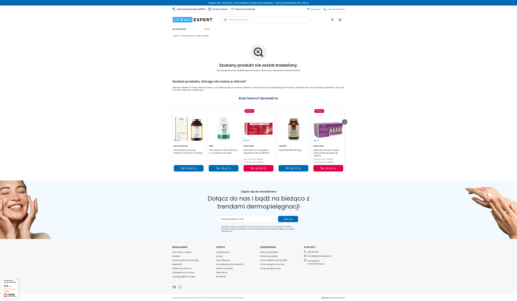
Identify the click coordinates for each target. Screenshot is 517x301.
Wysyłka (176, 256)
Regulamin (177, 264)
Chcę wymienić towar (270, 268)
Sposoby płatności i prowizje (185, 260)
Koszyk (219, 256)
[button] (344, 122)
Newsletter (221, 276)
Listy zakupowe (223, 260)
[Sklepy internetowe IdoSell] (333, 298)
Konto (220, 247)
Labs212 (282, 146)
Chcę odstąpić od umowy (272, 264)
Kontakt (310, 247)
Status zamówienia (269, 252)
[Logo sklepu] (192, 20)
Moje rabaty (221, 272)
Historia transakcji (224, 268)
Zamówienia (268, 247)
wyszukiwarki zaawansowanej (286, 70)
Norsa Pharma (181, 146)
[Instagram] (180, 287)
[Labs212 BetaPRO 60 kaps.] (293, 129)
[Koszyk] (340, 20)
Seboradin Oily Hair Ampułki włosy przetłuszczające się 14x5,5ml (326, 153)
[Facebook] (174, 287)
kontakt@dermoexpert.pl (319, 256)
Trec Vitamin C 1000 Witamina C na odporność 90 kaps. (223, 151)
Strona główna (188, 35)
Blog (207, 29)
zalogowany (197, 90)
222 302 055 (313, 252)
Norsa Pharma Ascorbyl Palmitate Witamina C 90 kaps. (188, 151)
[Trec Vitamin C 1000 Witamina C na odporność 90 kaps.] (223, 129)
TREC (211, 146)
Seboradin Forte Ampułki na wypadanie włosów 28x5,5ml (257, 151)
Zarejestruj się (222, 252)
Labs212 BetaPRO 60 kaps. (290, 150)
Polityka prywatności (181, 268)
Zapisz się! (288, 219)
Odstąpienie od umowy (183, 272)
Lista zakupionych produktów (229, 264)
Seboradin (249, 146)
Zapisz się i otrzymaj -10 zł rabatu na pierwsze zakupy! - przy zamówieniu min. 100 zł (258, 2)
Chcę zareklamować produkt (273, 260)
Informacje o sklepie (181, 252)
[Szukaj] (225, 20)
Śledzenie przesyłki (268, 256)
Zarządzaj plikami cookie (183, 276)
